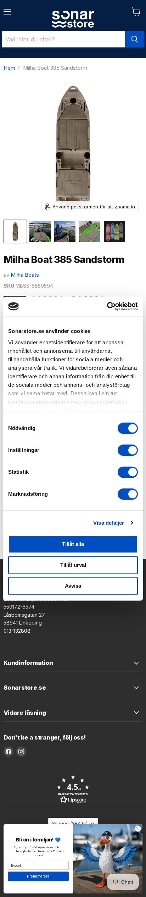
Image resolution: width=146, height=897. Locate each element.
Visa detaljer (108, 523)
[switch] (128, 450)
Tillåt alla (73, 544)
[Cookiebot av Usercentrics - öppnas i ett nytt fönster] (107, 306)
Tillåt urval (73, 565)
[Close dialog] (138, 829)
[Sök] (134, 39)
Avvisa (73, 586)
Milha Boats (25, 274)
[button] (73, 789)
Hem (9, 68)
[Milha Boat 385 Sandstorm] (15, 231)
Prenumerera (38, 876)
